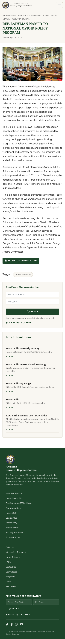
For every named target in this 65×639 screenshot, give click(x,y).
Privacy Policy (12, 527)
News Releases (13, 557)
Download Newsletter (22, 260)
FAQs (8, 562)
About (8, 581)
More (9, 356)
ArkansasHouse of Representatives (21, 468)
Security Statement (15, 532)
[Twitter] (7, 625)
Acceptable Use (13, 537)
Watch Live (11, 586)
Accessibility (11, 522)
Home (6, 15)
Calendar (10, 547)
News (13, 15)
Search (33, 311)
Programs (10, 576)
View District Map (20, 322)
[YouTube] (21, 625)
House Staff (11, 513)
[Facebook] (12, 625)
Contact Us (11, 567)
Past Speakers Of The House (19, 503)
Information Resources (16, 552)
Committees (11, 571)
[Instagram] (16, 625)
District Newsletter (23, 274)
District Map (11, 518)
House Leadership (14, 498)
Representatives (13, 508)
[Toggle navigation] (59, 5)
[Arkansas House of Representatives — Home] (17, 5)
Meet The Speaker (14, 493)
